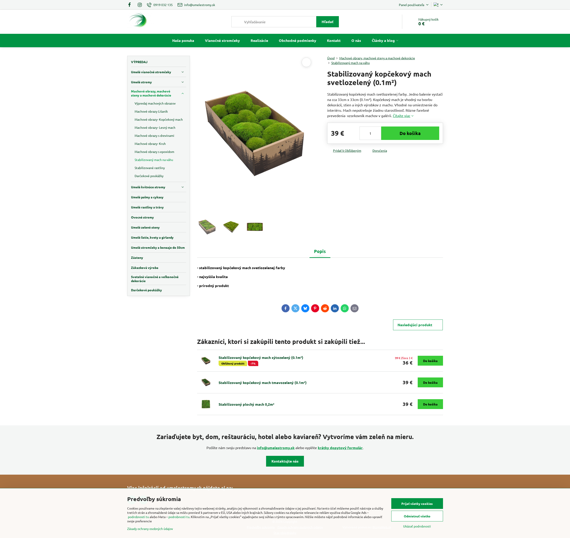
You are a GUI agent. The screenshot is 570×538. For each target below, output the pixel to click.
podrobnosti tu (138, 517)
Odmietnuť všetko (417, 516)
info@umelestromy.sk (276, 447)
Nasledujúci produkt (415, 324)
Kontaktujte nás (285, 461)
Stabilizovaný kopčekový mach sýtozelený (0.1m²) (261, 357)
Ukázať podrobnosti (417, 526)
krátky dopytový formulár (340, 447)
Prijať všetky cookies (417, 504)
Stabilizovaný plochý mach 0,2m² (246, 404)
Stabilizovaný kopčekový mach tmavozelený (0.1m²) (263, 382)
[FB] (131, 4)
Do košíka (410, 133)
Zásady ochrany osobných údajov (150, 529)
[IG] (140, 4)
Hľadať (327, 21)
